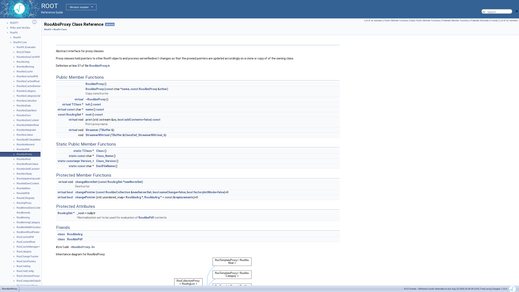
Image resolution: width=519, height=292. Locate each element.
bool (121, 119)
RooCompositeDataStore (30, 280)
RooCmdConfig (25, 271)
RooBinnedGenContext (29, 207)
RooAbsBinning (25, 66)
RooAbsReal (24, 159)
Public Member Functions (396, 20)
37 (79, 65)
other (163, 89)
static (77, 150)
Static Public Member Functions (425, 20)
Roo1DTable (24, 52)
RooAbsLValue (25, 134)
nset (89, 114)
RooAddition (23, 188)
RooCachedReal (26, 241)
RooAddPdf (23, 193)
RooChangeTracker (28, 256)
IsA (88, 104)
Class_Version (106, 161)
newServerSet (142, 192)
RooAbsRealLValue (27, 164)
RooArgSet (73, 114)
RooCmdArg (23, 266)
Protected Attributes (480, 20)
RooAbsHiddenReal (28, 125)
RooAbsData (24, 105)
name (125, 89)
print (89, 119)
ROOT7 (14, 22)
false (147, 119)
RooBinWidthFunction (29, 227)
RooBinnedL (24, 212)
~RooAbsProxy (96, 99)
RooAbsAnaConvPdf (28, 57)
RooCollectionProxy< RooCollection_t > (39, 276)
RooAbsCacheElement (29, 86)
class (61, 234)
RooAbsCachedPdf (27, 76)
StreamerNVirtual (97, 135)
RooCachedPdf (25, 237)
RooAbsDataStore (27, 110)
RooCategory (24, 251)
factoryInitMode (204, 192)
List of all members (373, 20)
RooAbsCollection (27, 100)
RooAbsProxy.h (99, 65)
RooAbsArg (23, 61)
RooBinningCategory (28, 222)
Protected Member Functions (455, 20)
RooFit (13, 32)
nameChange (168, 192)
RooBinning (23, 217)
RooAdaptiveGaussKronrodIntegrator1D (39, 178)
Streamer (92, 130)
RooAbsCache (25, 71)
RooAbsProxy (24, 154)
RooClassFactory (26, 261)
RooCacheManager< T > (30, 246)
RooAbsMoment (25, 144)
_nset (80, 213)
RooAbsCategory (26, 91)
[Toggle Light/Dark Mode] (516, 11)
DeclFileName (105, 166)
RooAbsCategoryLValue (30, 95)
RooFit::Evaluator (26, 47)
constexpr (73, 161)
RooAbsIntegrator (26, 130)
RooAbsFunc (24, 115)
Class (100, 150)
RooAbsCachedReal (28, 81)
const (109, 89)
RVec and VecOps (20, 27)
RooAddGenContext (28, 183)
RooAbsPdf (23, 149)
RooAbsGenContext (28, 120)
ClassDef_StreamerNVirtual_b (144, 135)
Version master (79, 7)
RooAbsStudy (24, 173)
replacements (184, 197)
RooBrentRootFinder (28, 232)
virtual (79, 99)
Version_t (87, 161)
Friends (494, 20)
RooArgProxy (24, 203)
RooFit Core (20, 42)
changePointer (85, 192)
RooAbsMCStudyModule (30, 139)
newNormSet (133, 182)
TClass (76, 104)
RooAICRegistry (25, 198)
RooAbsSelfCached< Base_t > (33, 168)
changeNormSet (86, 182)
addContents (133, 119)
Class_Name (104, 156)
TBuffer (105, 130)
